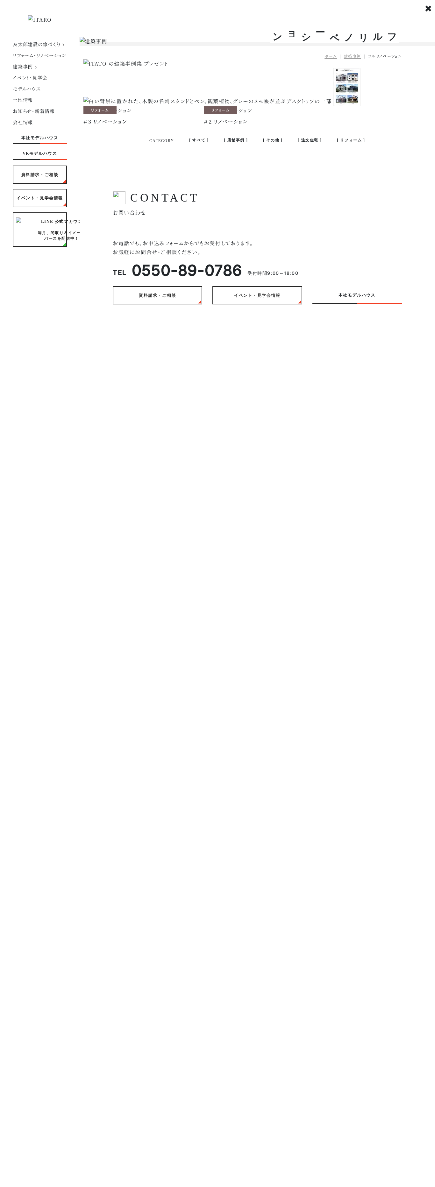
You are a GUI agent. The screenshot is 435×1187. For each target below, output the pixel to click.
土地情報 (23, 99)
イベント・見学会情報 (40, 197)
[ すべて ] (199, 140)
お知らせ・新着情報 (34, 111)
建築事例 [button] (23, 66)
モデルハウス (27, 88)
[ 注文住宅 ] (310, 140)
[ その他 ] (272, 140)
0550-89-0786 (187, 270)
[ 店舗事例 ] (236, 140)
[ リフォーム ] (351, 140)
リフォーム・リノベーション (39, 55)
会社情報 (23, 122)
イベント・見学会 (30, 77)
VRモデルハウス (40, 153)
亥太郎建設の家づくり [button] (37, 44)
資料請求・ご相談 (40, 174)
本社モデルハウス (40, 137)
